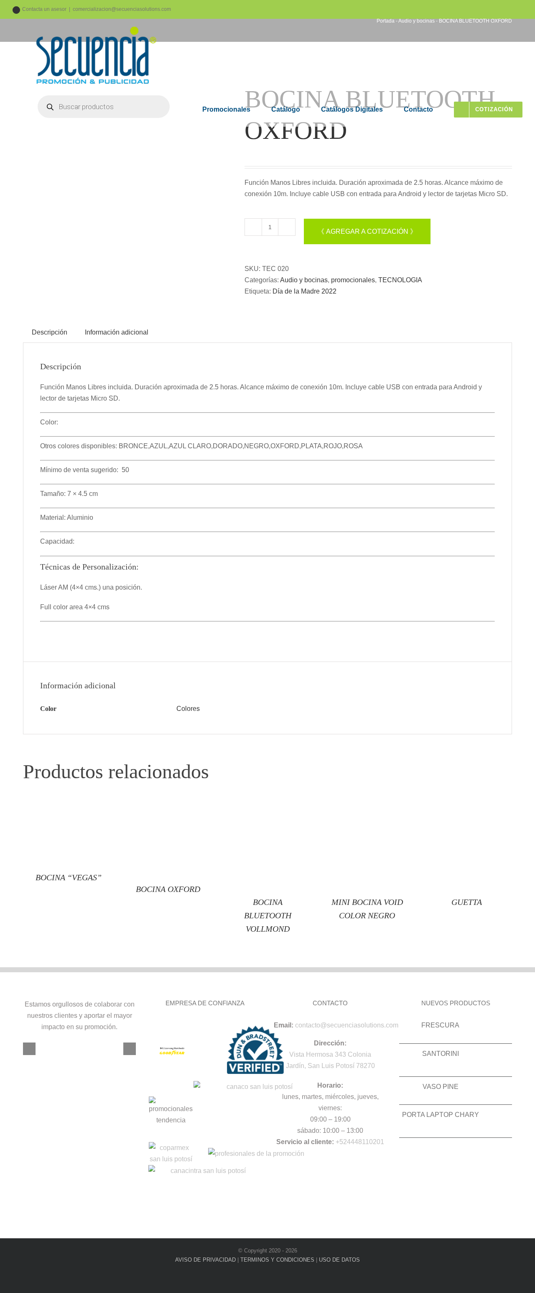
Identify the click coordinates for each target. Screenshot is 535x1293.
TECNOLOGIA (400, 280)
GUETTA (466, 902)
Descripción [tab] (49, 332)
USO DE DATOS (339, 1260)
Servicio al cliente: (305, 1141)
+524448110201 (360, 1141)
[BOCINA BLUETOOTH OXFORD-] (127, 188)
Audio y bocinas (304, 280)
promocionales (353, 280)
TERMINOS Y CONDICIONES (277, 1260)
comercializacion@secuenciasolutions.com (122, 9)
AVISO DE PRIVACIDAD (205, 1260)
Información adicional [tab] (116, 332)
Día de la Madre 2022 (304, 291)
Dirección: (330, 1043)
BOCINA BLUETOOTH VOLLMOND (267, 915)
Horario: (330, 1085)
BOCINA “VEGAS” (69, 877)
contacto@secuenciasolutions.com (346, 1025)
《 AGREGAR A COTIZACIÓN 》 (367, 231)
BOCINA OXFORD (168, 889)
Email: (283, 1025)
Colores (188, 708)
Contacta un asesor (44, 9)
